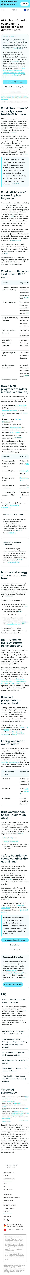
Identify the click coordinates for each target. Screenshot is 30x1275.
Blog (5, 1186)
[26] (28, 375)
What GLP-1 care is (11, 96)
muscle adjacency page (13, 624)
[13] (21, 559)
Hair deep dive (15, 92)
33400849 (4, 1098)
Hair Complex (15, 75)
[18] (22, 48)
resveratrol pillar (13, 562)
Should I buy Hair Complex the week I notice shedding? (13, 1054)
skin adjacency (17, 732)
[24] (14, 240)
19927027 (4, 1109)
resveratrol (5, 734)
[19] (27, 487)
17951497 (21, 1115)
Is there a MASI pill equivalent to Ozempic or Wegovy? (14, 1001)
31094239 (8, 1121)
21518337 (17, 1115)
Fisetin (6, 729)
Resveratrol (24, 478)
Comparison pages (21, 97)
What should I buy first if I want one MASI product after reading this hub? (14, 1078)
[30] (21, 611)
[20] (15, 61)
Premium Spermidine (10, 73)
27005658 (13, 1115)
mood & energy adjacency (10, 762)
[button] (2, 10)
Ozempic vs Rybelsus (10, 838)
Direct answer (4, 96)
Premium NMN (20, 405)
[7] (21, 74)
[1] (14, 48)
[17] (21, 437)
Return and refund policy (12, 1197)
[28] (10, 879)
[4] (12, 240)
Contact (7, 1211)
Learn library (15, 945)
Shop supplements (9, 1172)
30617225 (20, 1111)
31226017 (15, 1103)
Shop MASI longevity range (15, 940)
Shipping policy (8, 1200)
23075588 (26, 1108)
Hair (8, 97)
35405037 (14, 1113)
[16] (5, 76)
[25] (26, 375)
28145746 (8, 1098)
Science (6, 1176)
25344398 (4, 1121)
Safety (27, 97)
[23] (6, 253)
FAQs (5, 1183)
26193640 (21, 1120)
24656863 (16, 1111)
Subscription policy (10, 1205)
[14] (3, 76)
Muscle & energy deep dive (15, 87)
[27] (13, 216)
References (6, 98)
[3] (17, 48)
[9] (19, 530)
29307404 (22, 1116)
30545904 (19, 1103)
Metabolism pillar (15, 950)
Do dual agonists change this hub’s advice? (15, 1061)
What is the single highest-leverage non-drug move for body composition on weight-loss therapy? (14, 1043)
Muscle (5, 97)
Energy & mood (14, 97)
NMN (28, 463)
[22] (17, 61)
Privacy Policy (8, 1189)
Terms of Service (9, 1208)
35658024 (4, 1101)
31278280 (27, 1113)
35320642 (12, 1101)
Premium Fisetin (16, 427)
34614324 (4, 1106)
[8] (23, 74)
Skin (10, 97)
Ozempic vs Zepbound (11, 841)
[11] (24, 74)
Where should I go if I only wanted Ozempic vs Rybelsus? (14, 1069)
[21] (20, 240)
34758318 (22, 1113)
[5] (19, 48)
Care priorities (18, 96)
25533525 (26, 1120)
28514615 (26, 1096)
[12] (3, 415)
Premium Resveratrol (14, 70)
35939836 (18, 1113)
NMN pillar (11, 533)
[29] (16, 240)
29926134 (26, 1116)
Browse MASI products (15, 82)
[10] (21, 530)
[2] (11, 216)
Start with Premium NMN (13, 984)
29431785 (8, 1101)
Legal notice (8, 1194)
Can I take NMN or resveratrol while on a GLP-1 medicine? (13, 1032)
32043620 (8, 1118)
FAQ (2, 98)
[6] (20, 48)
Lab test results (9, 1179)
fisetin (14, 734)
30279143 (4, 1118)
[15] (17, 437)
